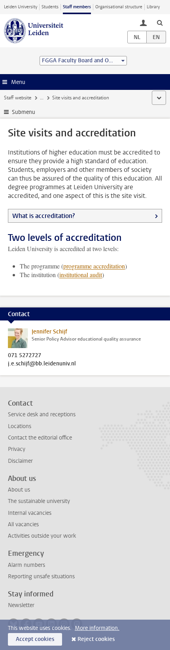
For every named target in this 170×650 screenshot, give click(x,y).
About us (19, 490)
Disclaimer (20, 461)
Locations (19, 426)
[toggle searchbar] (159, 22)
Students (50, 7)
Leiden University (20, 7)
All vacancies (23, 524)
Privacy (16, 449)
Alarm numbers (26, 565)
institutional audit (80, 274)
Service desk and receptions (42, 414)
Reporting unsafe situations (41, 576)
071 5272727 (24, 355)
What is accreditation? (43, 216)
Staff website (17, 98)
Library (153, 7)
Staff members (77, 7)
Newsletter (21, 605)
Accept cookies (35, 639)
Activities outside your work (42, 536)
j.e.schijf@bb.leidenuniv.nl (42, 363)
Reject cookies (96, 639)
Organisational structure (118, 7)
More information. (97, 628)
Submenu (23, 112)
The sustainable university (39, 501)
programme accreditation (94, 266)
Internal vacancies (29, 513)
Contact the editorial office (40, 437)
